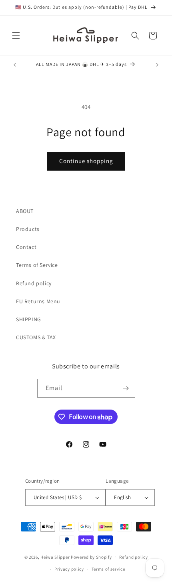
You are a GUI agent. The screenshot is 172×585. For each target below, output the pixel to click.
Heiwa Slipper (55, 556)
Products (28, 229)
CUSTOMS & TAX (36, 337)
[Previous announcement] (15, 65)
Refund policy (34, 283)
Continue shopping (86, 161)
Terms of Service (37, 265)
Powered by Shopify (91, 556)
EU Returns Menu (38, 301)
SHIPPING (28, 319)
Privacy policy (69, 569)
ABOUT (25, 211)
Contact (26, 247)
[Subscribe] (126, 388)
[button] (16, 35)
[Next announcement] (157, 65)
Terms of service (108, 569)
